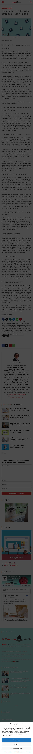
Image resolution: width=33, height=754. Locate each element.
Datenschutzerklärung (19, 751)
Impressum (28, 751)
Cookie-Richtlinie (8, 751)
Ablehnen (16, 744)
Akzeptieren (16, 740)
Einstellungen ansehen (16, 748)
